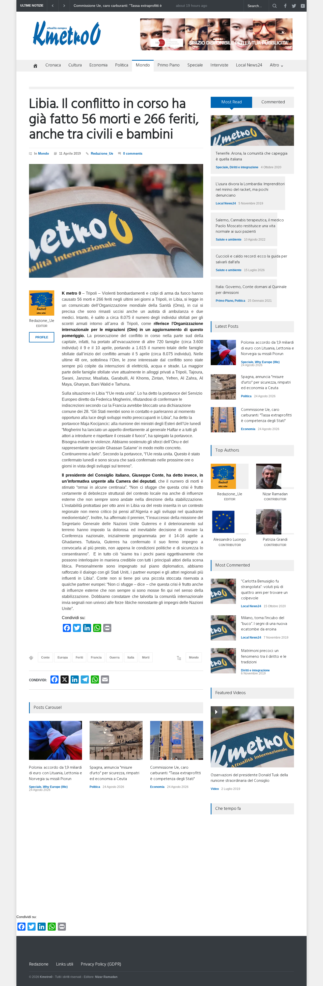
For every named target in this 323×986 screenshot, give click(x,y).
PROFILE (41, 337)
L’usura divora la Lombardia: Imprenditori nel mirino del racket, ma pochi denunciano (250, 190)
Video (215, 789)
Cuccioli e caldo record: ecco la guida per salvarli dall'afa (251, 259)
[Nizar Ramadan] (275, 476)
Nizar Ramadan (275, 494)
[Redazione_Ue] (41, 303)
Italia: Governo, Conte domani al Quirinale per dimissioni (251, 290)
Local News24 (249, 65)
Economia (98, 65)
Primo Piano (168, 65)
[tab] (231, 104)
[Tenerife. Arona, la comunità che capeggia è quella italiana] (252, 130)
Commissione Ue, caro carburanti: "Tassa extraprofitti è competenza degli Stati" (175, 773)
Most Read (231, 102)
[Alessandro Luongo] (230, 521)
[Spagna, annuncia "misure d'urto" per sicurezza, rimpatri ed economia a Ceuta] (116, 740)
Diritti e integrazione (244, 167)
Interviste (219, 65)
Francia (96, 657)
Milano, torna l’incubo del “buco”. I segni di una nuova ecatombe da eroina (264, 624)
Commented (273, 102)
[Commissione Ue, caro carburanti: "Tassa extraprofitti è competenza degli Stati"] (176, 740)
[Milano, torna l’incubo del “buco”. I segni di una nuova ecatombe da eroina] (223, 628)
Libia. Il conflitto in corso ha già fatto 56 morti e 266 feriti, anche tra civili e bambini (114, 119)
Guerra (115, 657)
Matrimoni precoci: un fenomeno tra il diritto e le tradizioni (263, 657)
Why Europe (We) (55, 787)
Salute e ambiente (228, 239)
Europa (63, 657)
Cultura (75, 65)
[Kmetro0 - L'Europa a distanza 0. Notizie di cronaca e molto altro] (67, 44)
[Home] (33, 66)
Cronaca (53, 65)
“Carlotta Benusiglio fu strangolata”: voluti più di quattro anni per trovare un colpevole (264, 590)
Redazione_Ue (102, 153)
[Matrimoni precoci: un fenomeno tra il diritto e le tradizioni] (223, 660)
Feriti (79, 657)
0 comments (132, 153)
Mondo (143, 65)
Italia (130, 657)
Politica (121, 65)
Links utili (64, 964)
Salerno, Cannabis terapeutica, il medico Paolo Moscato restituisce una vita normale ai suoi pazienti (250, 226)
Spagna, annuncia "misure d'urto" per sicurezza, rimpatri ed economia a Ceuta (114, 773)
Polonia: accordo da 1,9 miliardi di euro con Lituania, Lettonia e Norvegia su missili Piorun (124, 6)
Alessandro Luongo (229, 539)
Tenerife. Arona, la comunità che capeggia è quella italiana (251, 156)
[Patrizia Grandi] (275, 521)
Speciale (195, 65)
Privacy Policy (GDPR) (101, 964)
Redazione (38, 964)
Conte (45, 657)
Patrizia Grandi (275, 539)
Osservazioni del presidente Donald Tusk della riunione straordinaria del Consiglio (249, 778)
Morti (145, 657)
